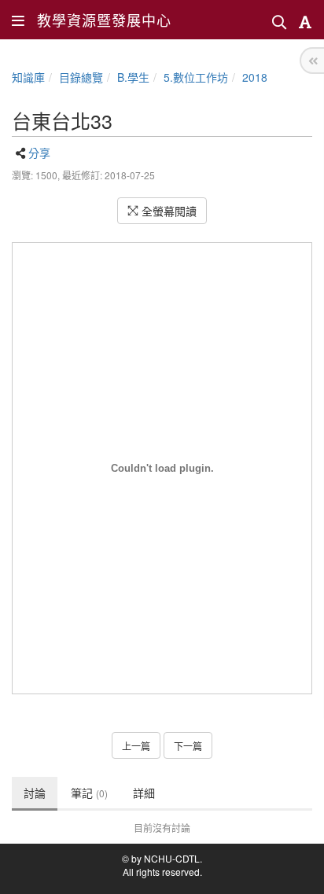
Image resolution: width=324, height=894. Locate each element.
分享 (39, 152)
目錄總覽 (81, 77)
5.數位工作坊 (196, 77)
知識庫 (28, 77)
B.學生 (133, 77)
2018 (254, 77)
